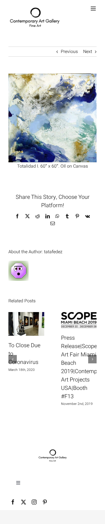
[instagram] (34, 501)
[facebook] (12, 501)
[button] (12, 359)
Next (87, 51)
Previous (69, 51)
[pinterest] (44, 501)
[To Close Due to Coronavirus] (26, 324)
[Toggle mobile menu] (94, 8)
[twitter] (23, 501)
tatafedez (53, 251)
